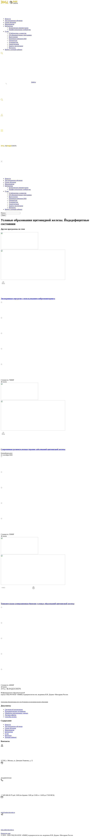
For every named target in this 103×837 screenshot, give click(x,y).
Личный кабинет (10, 737)
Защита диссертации (16, 46)
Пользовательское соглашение (15, 711)
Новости (8, 19)
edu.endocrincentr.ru (7, 830)
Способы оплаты (10, 717)
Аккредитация (14, 44)
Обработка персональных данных (16, 713)
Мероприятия (9, 24)
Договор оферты (10, 715)
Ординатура (13, 40)
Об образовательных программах (20, 35)
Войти (33, 82)
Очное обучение (10, 22)
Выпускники (13, 37)
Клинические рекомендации (18, 28)
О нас (7, 31)
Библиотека (9, 26)
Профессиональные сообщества (20, 29)
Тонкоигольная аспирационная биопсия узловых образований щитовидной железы (37, 604)
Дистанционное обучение (14, 20)
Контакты (12, 48)
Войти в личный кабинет (13, 49)
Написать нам (5, 833)
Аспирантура (13, 42)
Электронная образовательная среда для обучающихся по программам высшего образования (24, 702)
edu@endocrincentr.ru (8, 812)
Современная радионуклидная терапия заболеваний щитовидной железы (33, 449)
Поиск (3, 213)
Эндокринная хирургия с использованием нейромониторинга (28, 299)
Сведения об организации (14, 709)
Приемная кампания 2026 (17, 39)
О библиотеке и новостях (17, 33)
